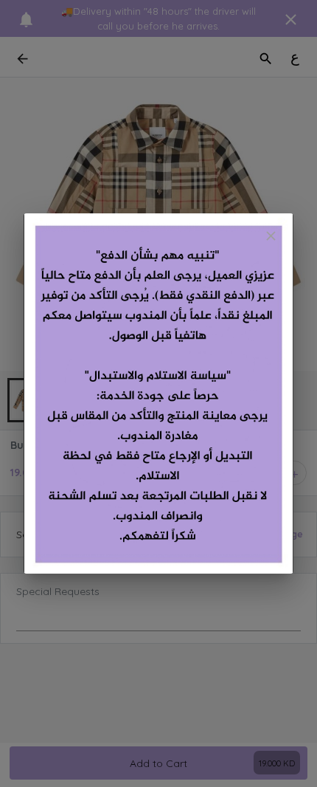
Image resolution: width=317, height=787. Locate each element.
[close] (271, 235)
